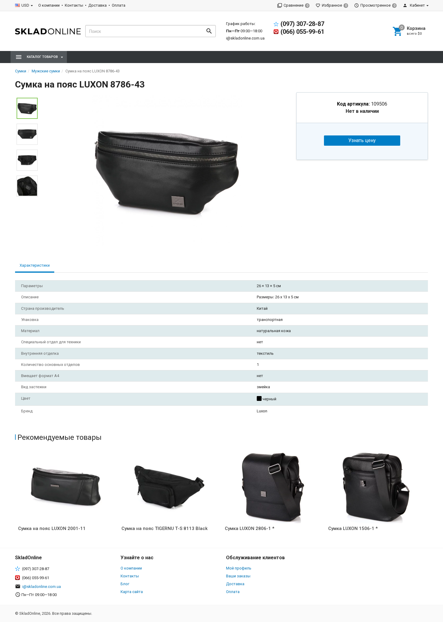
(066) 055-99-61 (302, 31)
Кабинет (417, 5)
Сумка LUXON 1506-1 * (353, 528)
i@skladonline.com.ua (245, 38)
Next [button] (426, 498)
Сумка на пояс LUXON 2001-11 (52, 528)
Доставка (97, 5)
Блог (125, 584)
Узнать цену (362, 140)
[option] (167, 170)
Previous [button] (17, 498)
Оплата (118, 5)
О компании (49, 5)
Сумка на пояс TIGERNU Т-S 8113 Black (164, 528)
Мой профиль (238, 568)
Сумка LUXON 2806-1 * (249, 528)
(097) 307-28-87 (302, 23)
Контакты (74, 5)
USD (25, 5)
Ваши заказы (238, 576)
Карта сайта (132, 591)
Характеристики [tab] (35, 265)
